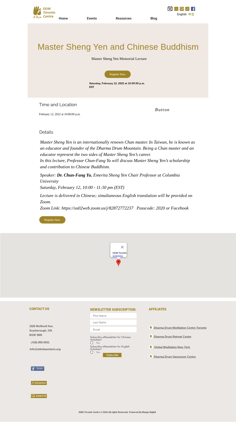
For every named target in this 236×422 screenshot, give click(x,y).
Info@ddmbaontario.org (45, 349)
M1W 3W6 (35, 334)
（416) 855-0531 (39, 342)
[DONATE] (182, 9)
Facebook (180, 208)
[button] (98, 18)
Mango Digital (149, 412)
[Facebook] (193, 9)
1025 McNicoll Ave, (41, 326)
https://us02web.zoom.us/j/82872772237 (97, 208)
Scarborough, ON (40, 330)
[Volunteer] (187, 9)
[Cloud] (176, 9)
